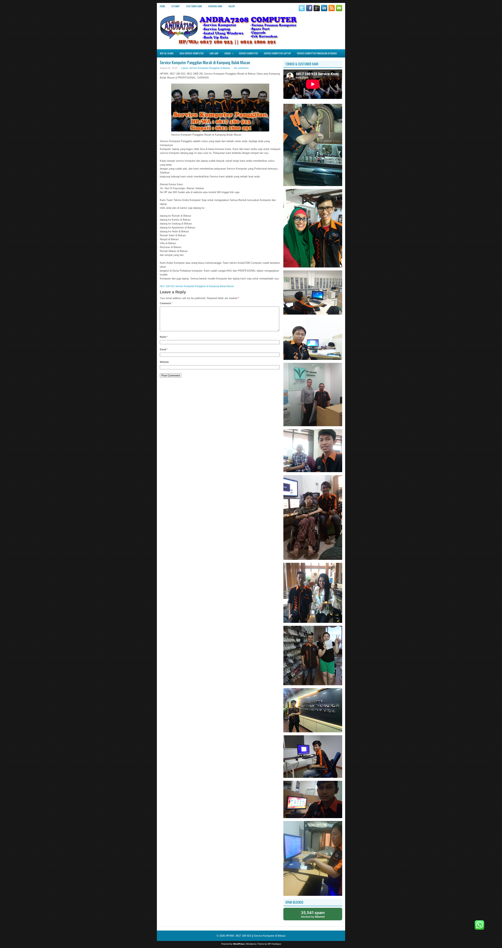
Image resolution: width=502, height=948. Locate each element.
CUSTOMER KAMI (194, 6)
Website (164, 362)
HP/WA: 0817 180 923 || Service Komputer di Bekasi (256, 935)
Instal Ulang (167, 53)
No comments (241, 68)
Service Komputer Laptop (277, 53)
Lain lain (213, 53)
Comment (166, 303)
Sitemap (175, 6)
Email (164, 349)
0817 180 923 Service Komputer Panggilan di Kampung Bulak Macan (197, 286)
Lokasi (228, 53)
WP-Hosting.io (274, 944)
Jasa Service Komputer (191, 53)
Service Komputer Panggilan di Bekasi (317, 53)
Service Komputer (248, 53)
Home (162, 6)
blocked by (313, 914)
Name (164, 337)
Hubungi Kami (215, 6)
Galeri (231, 6)
